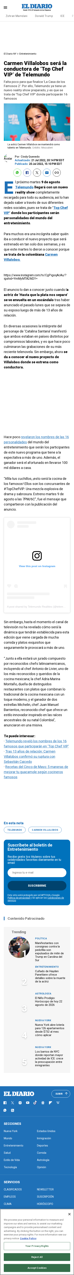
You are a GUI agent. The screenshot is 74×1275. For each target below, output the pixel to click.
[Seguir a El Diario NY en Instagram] (20, 1103)
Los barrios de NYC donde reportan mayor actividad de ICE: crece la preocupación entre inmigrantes (49, 1058)
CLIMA (8, 1203)
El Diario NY (10, 53)
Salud (7, 1152)
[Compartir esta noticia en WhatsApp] (17, 173)
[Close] (69, 1214)
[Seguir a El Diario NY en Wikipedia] (58, 1103)
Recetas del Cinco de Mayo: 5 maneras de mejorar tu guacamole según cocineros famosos (36, 772)
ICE (63, 15)
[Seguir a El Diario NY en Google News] (43, 1103)
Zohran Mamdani (17, 15)
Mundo (8, 1138)
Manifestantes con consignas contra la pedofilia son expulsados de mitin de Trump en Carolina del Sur (49, 951)
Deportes (42, 1145)
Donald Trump (44, 15)
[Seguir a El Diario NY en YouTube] (27, 1103)
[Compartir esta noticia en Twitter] (37, 173)
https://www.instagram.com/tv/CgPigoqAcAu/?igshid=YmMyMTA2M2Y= (35, 276)
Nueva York (43, 1020)
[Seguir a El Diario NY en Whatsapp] (5, 1110)
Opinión (41, 1167)
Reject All (37, 1257)
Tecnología (10, 1167)
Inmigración (44, 1138)
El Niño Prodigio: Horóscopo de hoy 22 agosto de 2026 (48, 1001)
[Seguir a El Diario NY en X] (12, 1103)
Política (41, 938)
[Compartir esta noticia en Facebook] (27, 173)
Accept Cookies (37, 1267)
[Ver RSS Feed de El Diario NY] (12, 1110)
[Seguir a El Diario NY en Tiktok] (35, 1103)
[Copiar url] (57, 173)
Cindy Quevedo (30, 156)
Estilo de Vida (12, 1160)
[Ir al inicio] (19, 1094)
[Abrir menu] (5, 7)
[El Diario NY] (37, 7)
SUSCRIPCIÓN (45, 1196)
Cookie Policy (28, 1238)
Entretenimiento (27, 53)
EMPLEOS (10, 1196)
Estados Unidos (46, 1131)
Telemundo (24, 187)
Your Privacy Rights (37, 1246)
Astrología (43, 993)
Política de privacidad (19, 898)
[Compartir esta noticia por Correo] (47, 173)
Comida (41, 1152)
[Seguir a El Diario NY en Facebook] (5, 1103)
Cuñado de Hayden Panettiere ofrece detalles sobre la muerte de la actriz (50, 976)
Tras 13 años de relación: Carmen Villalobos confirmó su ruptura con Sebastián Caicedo (29, 756)
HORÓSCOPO (45, 1203)
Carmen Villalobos (45, 830)
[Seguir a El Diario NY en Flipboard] (50, 1103)
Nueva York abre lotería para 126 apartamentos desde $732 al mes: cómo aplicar (49, 1030)
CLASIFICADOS (13, 1189)
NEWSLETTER (45, 1189)
